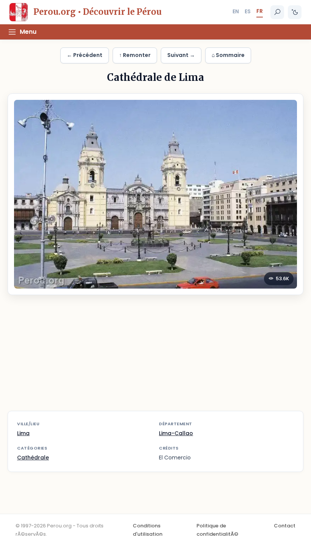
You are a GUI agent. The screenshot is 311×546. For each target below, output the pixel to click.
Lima (23, 433)
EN (235, 11)
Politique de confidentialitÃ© (217, 530)
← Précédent (84, 55)
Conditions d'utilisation (147, 530)
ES (248, 11)
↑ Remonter (135, 55)
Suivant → (181, 55)
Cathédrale (33, 457)
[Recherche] (277, 12)
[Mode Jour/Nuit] (295, 12)
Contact (284, 525)
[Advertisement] (155, 358)
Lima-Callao (176, 433)
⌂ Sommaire (228, 55)
